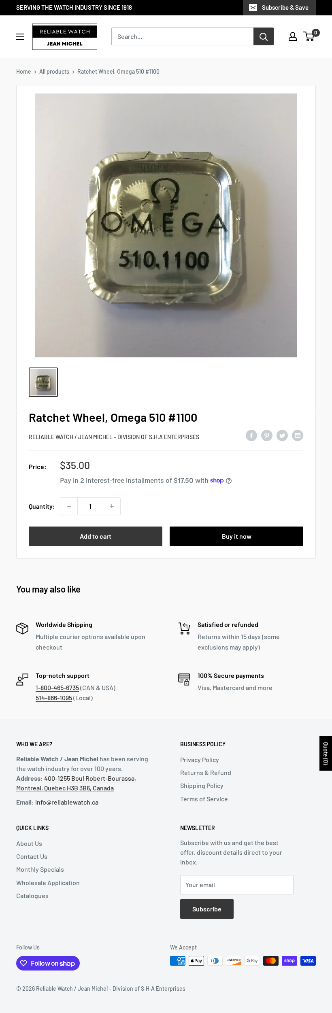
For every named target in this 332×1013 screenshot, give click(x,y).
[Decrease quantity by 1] (68, 506)
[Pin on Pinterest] (266, 435)
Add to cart (95, 536)
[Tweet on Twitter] (282, 435)
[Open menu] (20, 37)
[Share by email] (297, 435)
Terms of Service (204, 799)
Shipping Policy (201, 785)
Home (23, 71)
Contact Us (31, 856)
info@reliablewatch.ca (66, 802)
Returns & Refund (205, 772)
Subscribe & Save (285, 7)
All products (54, 71)
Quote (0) (325, 753)
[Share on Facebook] (251, 435)
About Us (29, 843)
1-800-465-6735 (57, 687)
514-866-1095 (54, 697)
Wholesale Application (48, 882)
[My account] (293, 36)
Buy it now (236, 536)
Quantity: (42, 506)
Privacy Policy (199, 759)
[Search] (263, 36)
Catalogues (32, 895)
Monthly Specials (40, 869)
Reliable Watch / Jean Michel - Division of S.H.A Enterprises (114, 436)
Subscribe (206, 909)
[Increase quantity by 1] (111, 506)
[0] (309, 36)
